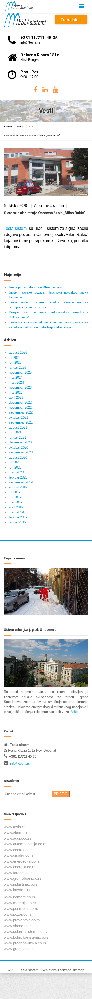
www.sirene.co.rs (18, 926)
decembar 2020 (20, 442)
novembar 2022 (20, 407)
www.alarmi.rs (16, 832)
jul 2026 (14, 358)
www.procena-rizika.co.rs (25, 943)
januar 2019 (17, 522)
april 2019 (16, 507)
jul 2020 (14, 462)
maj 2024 (15, 377)
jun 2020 (15, 467)
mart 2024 (16, 382)
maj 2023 (15, 392)
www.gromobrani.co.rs (22, 878)
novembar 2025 (20, 372)
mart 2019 (16, 512)
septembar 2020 (21, 452)
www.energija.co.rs (20, 867)
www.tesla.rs (14, 826)
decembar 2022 (20, 402)
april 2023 (16, 397)
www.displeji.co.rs (19, 855)
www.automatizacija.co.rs (25, 844)
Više (74, 712)
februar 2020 (18, 477)
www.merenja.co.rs (20, 902)
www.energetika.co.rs (22, 861)
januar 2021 (17, 437)
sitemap (78, 970)
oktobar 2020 (18, 447)
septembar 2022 (21, 412)
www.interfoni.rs (17, 890)
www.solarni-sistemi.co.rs (25, 931)
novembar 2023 (20, 387)
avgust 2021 (18, 427)
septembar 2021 (21, 422)
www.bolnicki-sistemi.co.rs (26, 937)
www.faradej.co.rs (19, 873)
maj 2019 (15, 502)
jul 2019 (14, 492)
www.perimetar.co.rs (21, 908)
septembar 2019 (21, 482)
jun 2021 (15, 432)
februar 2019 (18, 517)
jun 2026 (15, 362)
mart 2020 (16, 472)
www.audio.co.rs (17, 838)
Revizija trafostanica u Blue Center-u (36, 287)
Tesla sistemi (16, 228)
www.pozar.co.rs (18, 914)
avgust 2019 (18, 487)
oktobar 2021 (18, 417)
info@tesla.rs (20, 763)
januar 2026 (17, 368)
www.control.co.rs (19, 850)
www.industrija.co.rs (20, 884)
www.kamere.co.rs (19, 897)
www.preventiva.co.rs (22, 920)
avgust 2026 (18, 352)
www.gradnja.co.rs (19, 949)
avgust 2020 (18, 457)
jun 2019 (15, 497)
